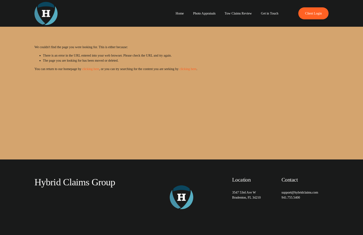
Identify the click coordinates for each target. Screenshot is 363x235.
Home (180, 13)
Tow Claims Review (238, 13)
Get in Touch (269, 13)
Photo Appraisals (204, 13)
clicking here (90, 69)
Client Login (313, 13)
